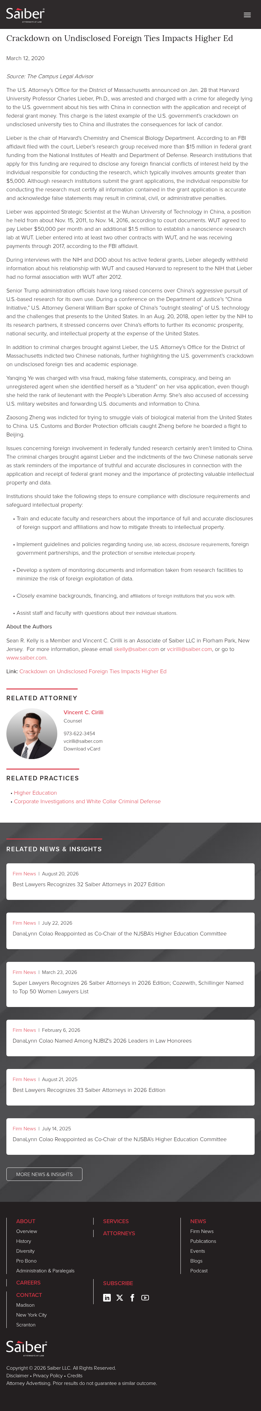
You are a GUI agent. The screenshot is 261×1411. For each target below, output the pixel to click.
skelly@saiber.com (136, 649)
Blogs (196, 1260)
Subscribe (118, 1283)
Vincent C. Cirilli (83, 712)
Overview (26, 1231)
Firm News (24, 873)
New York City (31, 1314)
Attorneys (119, 1233)
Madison (25, 1304)
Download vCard (82, 748)
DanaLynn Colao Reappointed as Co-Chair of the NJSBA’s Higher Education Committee (120, 933)
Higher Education (35, 792)
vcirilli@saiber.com (189, 649)
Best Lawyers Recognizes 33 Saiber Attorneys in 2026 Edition (89, 1089)
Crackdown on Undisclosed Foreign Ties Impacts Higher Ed (92, 671)
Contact (29, 1295)
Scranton (26, 1324)
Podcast (199, 1270)
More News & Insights (44, 1174)
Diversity (25, 1250)
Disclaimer (17, 1375)
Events (197, 1250)
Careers (28, 1282)
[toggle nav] (247, 14)
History (23, 1240)
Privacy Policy (48, 1375)
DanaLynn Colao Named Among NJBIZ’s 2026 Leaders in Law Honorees (102, 1040)
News (198, 1221)
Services (116, 1221)
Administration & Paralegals (45, 1270)
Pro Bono (26, 1260)
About (25, 1221)
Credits (74, 1375)
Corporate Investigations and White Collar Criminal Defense (87, 801)
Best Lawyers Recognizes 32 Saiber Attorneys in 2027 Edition (89, 884)
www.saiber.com (26, 657)
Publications (203, 1240)
